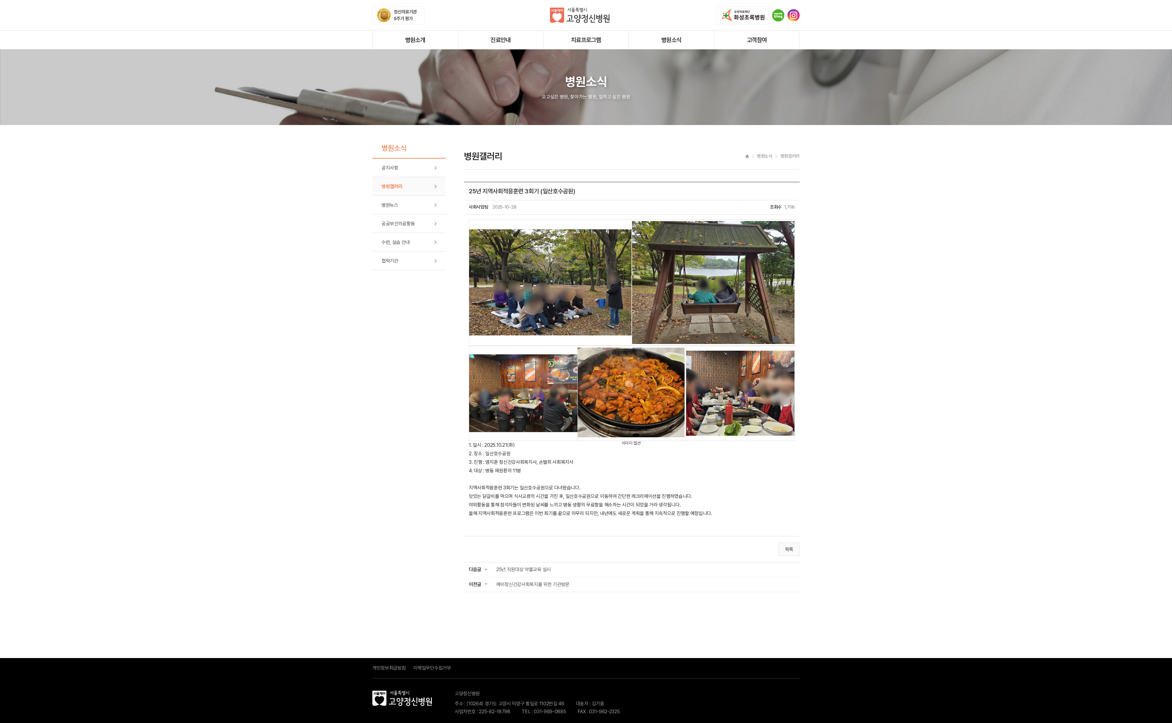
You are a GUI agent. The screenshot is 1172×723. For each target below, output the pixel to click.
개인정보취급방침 (389, 668)
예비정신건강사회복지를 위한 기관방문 (533, 584)
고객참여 (757, 40)
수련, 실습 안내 (396, 242)
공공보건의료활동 (398, 224)
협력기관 (390, 261)
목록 (789, 549)
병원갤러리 (392, 186)
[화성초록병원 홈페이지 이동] (743, 15)
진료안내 (500, 40)
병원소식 (671, 40)
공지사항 (390, 168)
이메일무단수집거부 (432, 668)
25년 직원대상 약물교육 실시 (523, 569)
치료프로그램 (586, 40)
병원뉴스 (390, 205)
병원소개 (415, 40)
